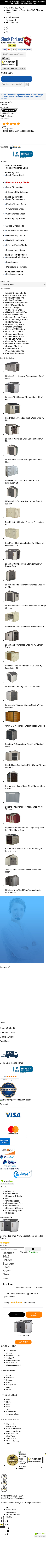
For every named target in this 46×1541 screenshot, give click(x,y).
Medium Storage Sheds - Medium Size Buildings (25, 95)
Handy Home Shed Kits (16, 312)
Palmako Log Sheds (15, 324)
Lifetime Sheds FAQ (13, 1431)
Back (17, 1315)
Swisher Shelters (14, 346)
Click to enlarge (23, 1335)
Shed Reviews (12, 1205)
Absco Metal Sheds (15, 226)
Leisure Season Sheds (16, 317)
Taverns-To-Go (12, 348)
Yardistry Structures (15, 353)
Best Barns (10, 1378)
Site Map (10, 1213)
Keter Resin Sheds (14, 315)
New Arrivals (11, 1412)
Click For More (6, 116)
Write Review (34, 1314)
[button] (2, 1521)
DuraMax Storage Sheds (17, 302)
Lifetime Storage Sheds (17, 319)
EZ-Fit (8, 1382)
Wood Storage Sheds (15, 214)
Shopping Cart (13, 68)
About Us (13, 22)
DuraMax (9, 1380)
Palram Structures (14, 327)
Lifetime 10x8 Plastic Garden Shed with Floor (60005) (20, 96)
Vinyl (8, 1407)
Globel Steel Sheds (15, 310)
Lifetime (9, 1387)
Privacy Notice (12, 1201)
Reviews (4, 98)
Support (12, 20)
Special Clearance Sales (17, 168)
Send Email (5, 1041)
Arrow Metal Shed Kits (16, 295)
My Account (13, 17)
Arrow (8, 1375)
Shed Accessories (14, 274)
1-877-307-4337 (16, 8)
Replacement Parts (14, 1203)
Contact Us (10, 1358)
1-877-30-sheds (7, 1028)
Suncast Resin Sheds (15, 250)
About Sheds (12, 1193)
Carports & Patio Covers (17, 257)
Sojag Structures (13, 339)
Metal (8, 1400)
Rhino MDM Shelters (15, 329)
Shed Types (10, 1436)
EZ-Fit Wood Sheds (15, 305)
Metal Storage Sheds (15, 199)
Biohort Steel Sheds (15, 300)
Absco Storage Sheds (16, 293)
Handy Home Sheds (15, 240)
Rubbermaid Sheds (14, 334)
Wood (8, 1409)
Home (3, 95)
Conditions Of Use (13, 1356)
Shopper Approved (13, 1365)
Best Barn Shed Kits (15, 298)
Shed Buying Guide (14, 1210)
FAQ (8, 1198)
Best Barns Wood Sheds (17, 230)
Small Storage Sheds (15, 175)
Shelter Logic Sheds (15, 336)
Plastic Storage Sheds (16, 204)
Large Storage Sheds (15, 187)
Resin (8, 1404)
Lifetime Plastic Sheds (16, 245)
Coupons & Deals (14, 1196)
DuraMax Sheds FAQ (13, 1429)
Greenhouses (12, 262)
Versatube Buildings (15, 351)
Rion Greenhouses (14, 331)
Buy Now (23, 1342)
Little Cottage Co (13, 322)
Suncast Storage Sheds (16, 341)
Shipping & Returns (14, 1208)
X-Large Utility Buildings (17, 192)
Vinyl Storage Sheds (15, 209)
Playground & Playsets (16, 267)
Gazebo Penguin (13, 307)
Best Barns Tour (12, 1434)
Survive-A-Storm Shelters (17, 344)
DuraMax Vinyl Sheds (15, 235)
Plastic (8, 1402)
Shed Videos (11, 1438)
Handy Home (11, 1385)
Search (6, 58)
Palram (8, 1390)
